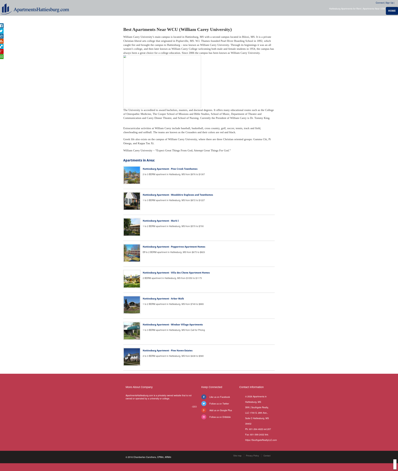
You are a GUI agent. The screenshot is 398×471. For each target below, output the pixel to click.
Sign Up (389, 2)
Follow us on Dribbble (220, 416)
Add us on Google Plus (220, 410)
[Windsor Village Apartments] (132, 330)
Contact (267, 455)
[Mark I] (132, 226)
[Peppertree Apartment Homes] (132, 252)
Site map (237, 455)
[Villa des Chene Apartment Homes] (132, 278)
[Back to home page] (35, 8)
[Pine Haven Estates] (132, 356)
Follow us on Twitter (219, 403)
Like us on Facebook (219, 396)
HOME (392, 10)
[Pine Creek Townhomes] (132, 174)
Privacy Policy (252, 455)
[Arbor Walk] (132, 304)
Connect (380, 2)
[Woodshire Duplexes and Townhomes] (132, 200)
